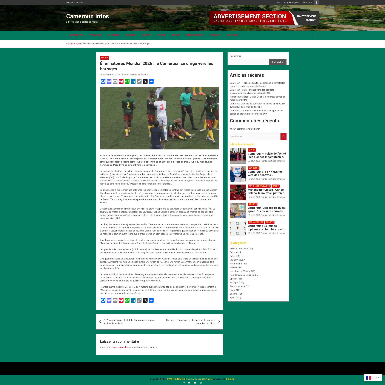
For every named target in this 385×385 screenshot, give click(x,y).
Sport (175, 35)
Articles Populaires (259, 186)
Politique (113, 35)
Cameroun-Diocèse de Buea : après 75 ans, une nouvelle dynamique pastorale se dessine (267, 213)
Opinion (233, 278)
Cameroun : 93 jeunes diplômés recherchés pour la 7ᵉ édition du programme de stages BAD (267, 231)
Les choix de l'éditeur (240, 271)
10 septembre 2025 (109, 74)
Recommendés (256, 222)
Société (146, 35)
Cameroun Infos (87, 16)
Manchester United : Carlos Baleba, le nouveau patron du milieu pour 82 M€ (267, 193)
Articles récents (242, 144)
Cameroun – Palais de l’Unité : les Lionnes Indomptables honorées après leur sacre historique (267, 159)
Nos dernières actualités (242, 275)
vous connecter (120, 347)
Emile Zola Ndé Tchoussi (273, 161)
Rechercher (235, 56)
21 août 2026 (254, 215)
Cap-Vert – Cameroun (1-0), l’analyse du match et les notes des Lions (191, 322)
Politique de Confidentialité (199, 379)
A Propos (232, 35)
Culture (233, 252)
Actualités (281, 2)
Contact (215, 35)
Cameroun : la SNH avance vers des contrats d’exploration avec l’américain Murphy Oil (265, 177)
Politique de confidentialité (300, 2)
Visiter (161, 35)
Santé (233, 290)
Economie (95, 35)
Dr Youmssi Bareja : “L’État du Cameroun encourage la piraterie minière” (129, 322)
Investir (130, 35)
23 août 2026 (254, 161)
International (194, 35)
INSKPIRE (230, 379)
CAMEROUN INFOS (176, 379)
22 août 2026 (254, 179)
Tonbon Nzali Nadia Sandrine (134, 74)
